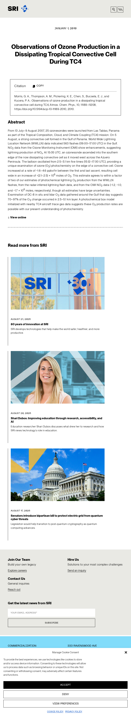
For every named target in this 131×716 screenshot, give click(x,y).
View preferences (66, 704)
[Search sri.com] (113, 9)
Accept (65, 685)
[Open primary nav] (120, 9)
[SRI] (18, 8)
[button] (126, 652)
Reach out (14, 589)
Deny (65, 694)
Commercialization (22, 646)
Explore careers (17, 570)
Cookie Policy (55, 712)
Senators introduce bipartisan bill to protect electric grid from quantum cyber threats (57, 517)
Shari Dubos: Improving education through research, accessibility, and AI (56, 420)
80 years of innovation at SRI (29, 324)
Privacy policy (73, 712)
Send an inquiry (77, 570)
